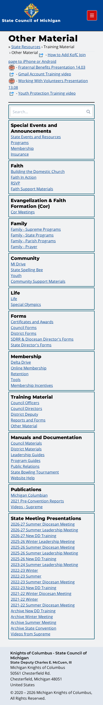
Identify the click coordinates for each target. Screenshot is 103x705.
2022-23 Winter (24, 570)
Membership (22, 148)
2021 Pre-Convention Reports (37, 501)
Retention (20, 373)
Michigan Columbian (29, 495)
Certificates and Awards (32, 321)
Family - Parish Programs (33, 241)
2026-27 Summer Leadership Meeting (44, 530)
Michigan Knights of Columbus (63, 692)
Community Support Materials (38, 281)
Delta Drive (21, 362)
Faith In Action (23, 177)
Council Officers (25, 402)
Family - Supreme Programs (36, 229)
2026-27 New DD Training (33, 535)
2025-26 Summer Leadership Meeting (44, 553)
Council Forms (24, 327)
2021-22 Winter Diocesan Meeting (41, 593)
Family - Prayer (24, 246)
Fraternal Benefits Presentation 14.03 (51, 67)
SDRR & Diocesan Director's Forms (42, 339)
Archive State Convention (33, 628)
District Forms (23, 333)
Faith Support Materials (32, 188)
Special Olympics (26, 304)
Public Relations (25, 466)
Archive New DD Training (33, 610)
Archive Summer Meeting (33, 622)
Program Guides (25, 460)
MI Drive (18, 264)
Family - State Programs (32, 235)
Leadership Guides (28, 454)
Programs (20, 142)
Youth (16, 275)
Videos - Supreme (27, 506)
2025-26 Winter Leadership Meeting (43, 541)
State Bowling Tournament (35, 472)
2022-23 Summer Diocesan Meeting (43, 582)
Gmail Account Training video (44, 74)
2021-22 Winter (24, 599)
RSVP (15, 183)
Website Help (23, 478)
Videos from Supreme (30, 634)
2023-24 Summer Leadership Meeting (44, 564)
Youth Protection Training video (47, 93)
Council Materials (26, 443)
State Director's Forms (31, 345)
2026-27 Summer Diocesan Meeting (43, 524)
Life (14, 298)
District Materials (26, 449)
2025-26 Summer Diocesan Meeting (43, 547)
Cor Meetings (23, 212)
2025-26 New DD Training (33, 558)
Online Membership (28, 368)
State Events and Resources (36, 136)
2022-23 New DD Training (33, 587)
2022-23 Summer (26, 576)
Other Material (24, 425)
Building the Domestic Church (38, 171)
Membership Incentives (32, 385)
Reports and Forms (28, 420)
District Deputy (24, 414)
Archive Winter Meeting (32, 616)
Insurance (20, 154)
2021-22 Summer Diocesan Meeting (43, 605)
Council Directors (26, 408)
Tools (16, 379)
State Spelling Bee (27, 269)
